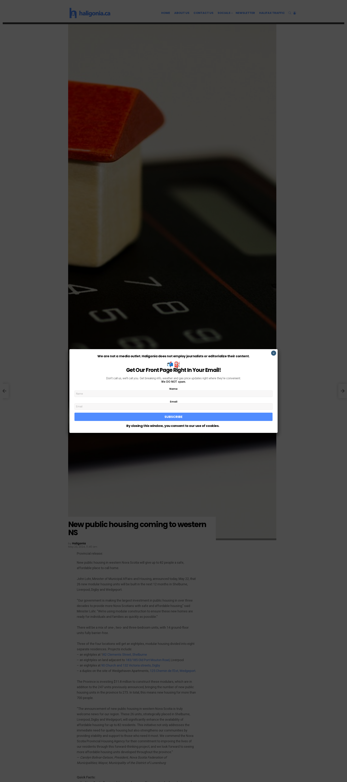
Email (173, 401)
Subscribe (173, 416)
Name (173, 389)
